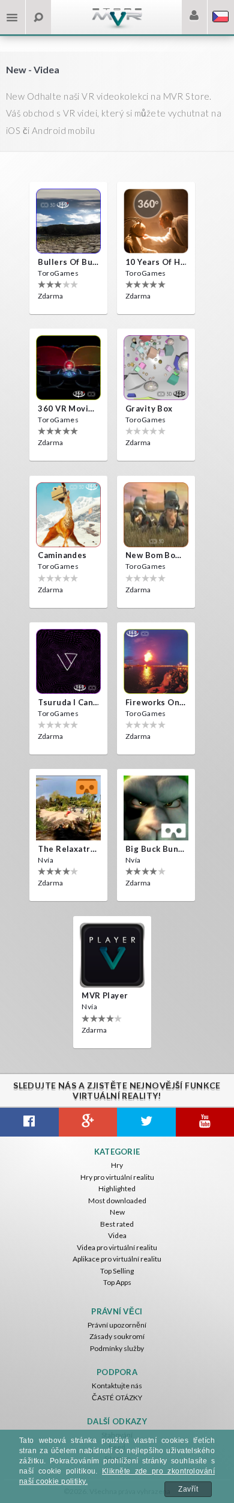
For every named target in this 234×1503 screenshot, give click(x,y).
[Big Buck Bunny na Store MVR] (156, 808)
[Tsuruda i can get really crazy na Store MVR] (68, 661)
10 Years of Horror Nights (156, 262)
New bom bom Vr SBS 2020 (156, 555)
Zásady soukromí (117, 1336)
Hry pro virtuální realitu (117, 1177)
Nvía (45, 859)
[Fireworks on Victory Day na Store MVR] (156, 661)
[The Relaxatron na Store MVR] (68, 808)
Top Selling (117, 1270)
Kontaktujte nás (117, 1385)
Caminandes (62, 555)
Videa (117, 1235)
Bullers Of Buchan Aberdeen (68, 262)
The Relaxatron (68, 849)
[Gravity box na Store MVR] (156, 368)
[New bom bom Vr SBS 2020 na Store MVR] (156, 515)
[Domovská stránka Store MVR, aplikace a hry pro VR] (117, 27)
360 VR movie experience (68, 408)
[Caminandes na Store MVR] (68, 515)
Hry (117, 1165)
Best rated (117, 1223)
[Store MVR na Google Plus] (88, 1122)
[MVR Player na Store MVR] (112, 955)
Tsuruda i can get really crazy (68, 702)
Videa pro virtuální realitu (117, 1247)
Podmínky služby (117, 1348)
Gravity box (149, 408)
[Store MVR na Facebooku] (29, 1122)
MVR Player (105, 995)
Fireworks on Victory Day (156, 702)
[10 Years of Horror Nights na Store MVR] (156, 221)
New (117, 1211)
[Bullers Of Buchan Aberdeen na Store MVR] (68, 221)
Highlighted (117, 1188)
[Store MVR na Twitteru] (146, 1122)
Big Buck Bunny (156, 849)
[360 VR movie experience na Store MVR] (68, 368)
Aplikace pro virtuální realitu (117, 1258)
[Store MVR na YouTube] (205, 1122)
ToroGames (58, 273)
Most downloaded (117, 1200)
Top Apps (117, 1282)
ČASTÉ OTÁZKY (117, 1397)
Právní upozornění (117, 1324)
